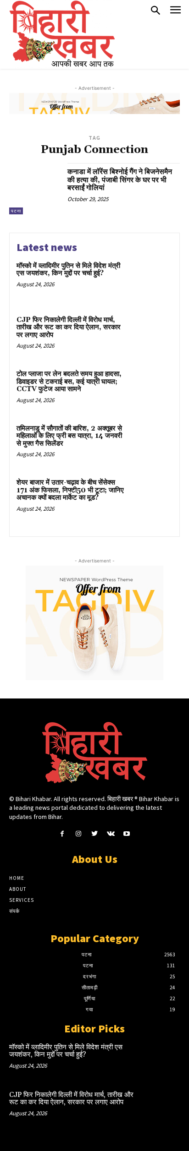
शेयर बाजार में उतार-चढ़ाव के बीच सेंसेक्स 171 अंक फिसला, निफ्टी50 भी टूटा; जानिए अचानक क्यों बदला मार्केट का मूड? (70, 490)
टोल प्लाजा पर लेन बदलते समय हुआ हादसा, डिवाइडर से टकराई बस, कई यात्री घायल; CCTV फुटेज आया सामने (69, 381)
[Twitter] (94, 834)
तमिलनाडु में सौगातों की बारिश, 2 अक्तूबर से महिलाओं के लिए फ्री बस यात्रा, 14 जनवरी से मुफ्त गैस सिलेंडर (69, 436)
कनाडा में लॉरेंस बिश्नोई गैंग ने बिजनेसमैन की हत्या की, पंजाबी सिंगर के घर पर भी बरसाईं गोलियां (119, 179)
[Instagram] (78, 834)
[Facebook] (62, 834)
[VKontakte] (111, 834)
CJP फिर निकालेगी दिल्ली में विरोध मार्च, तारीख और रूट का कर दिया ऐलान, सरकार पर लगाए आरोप (69, 327)
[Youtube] (127, 834)
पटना (16, 211)
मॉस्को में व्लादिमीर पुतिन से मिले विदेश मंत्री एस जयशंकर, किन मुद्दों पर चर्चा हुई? (68, 270)
